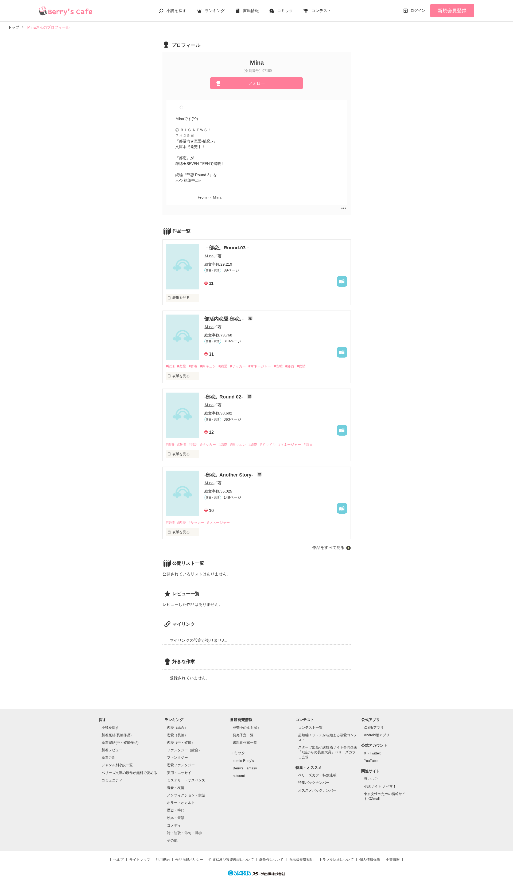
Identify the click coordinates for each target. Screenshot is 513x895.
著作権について (271, 860)
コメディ (174, 825)
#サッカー (238, 366)
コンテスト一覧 (310, 728)
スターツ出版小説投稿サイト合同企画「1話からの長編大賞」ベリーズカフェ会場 (327, 752)
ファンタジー (177, 757)
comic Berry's (243, 761)
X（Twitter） (373, 753)
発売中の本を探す (247, 728)
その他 (172, 840)
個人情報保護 (369, 860)
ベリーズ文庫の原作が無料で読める (129, 773)
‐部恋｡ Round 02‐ (224, 397)
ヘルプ (118, 860)
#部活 (170, 366)
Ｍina (208, 256)
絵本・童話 (175, 818)
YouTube (371, 761)
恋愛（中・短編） (181, 743)
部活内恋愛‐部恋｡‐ (224, 318)
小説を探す (176, 10)
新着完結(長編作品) (116, 735)
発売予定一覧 (243, 735)
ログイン (417, 10)
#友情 (301, 366)
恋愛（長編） (177, 735)
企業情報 (393, 860)
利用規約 (163, 860)
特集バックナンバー (313, 783)
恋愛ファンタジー (181, 765)
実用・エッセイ (179, 773)
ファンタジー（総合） (184, 750)
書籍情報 (251, 10)
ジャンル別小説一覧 (117, 765)
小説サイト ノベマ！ (380, 786)
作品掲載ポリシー (189, 860)
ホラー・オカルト (181, 803)
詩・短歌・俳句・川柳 (184, 833)
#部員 (289, 366)
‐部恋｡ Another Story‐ (229, 475)
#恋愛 (181, 366)
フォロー (256, 83)
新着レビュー (112, 750)
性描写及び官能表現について (231, 860)
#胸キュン (208, 366)
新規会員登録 (452, 10)
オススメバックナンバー (317, 790)
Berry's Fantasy (245, 768)
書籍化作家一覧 (245, 743)
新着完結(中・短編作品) (120, 743)
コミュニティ (112, 780)
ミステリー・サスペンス (186, 780)
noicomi (239, 776)
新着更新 (108, 757)
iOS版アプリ (374, 728)
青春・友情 (175, 788)
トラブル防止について (336, 860)
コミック (285, 10)
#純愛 (223, 366)
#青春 (193, 366)
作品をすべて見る (328, 547)
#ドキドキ (268, 445)
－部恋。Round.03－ (227, 247)
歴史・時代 (175, 810)
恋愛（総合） (177, 728)
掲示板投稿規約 (301, 860)
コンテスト (321, 10)
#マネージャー (259, 366)
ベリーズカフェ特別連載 (317, 775)
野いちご (371, 779)
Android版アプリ (377, 735)
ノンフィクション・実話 (186, 795)
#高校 (278, 366)
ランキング (215, 10)
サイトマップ (139, 860)
